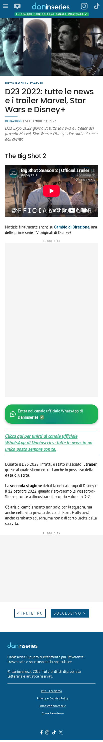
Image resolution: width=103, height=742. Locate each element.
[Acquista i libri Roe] (17, 6)
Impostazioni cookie (53, 706)
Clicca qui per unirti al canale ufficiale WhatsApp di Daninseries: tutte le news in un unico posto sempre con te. (48, 442)
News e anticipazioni (24, 82)
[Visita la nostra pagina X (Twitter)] (61, 733)
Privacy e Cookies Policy (52, 698)
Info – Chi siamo (51, 691)
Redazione (13, 121)
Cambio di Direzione (71, 227)
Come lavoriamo (53, 713)
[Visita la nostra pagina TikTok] (54, 733)
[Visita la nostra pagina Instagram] (47, 733)
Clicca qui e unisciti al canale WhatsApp (52, 14)
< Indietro (30, 613)
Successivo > (70, 613)
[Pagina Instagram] (84, 6)
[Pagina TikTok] (96, 6)
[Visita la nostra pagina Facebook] (41, 733)
